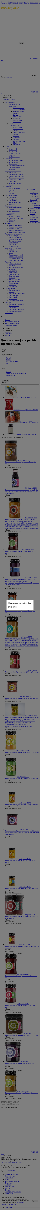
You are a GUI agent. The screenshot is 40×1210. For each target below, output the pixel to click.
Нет (15, 607)
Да (10, 607)
